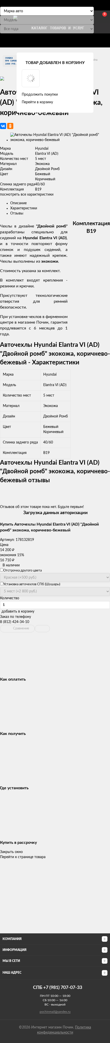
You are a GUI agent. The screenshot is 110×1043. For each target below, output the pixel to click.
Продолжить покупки (40, 94)
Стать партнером (24, 39)
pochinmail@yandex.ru (55, 1011)
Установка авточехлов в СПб (62, 39)
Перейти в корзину (37, 102)
